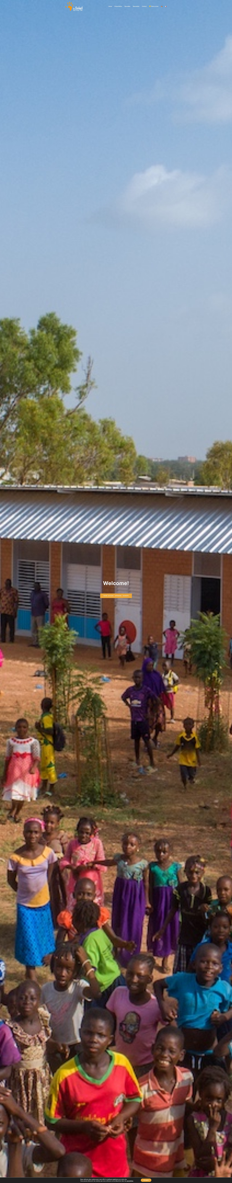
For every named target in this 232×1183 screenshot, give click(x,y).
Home (110, 6)
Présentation (118, 6)
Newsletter (136, 6)
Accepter (146, 1180)
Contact (144, 6)
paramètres (130, 1181)
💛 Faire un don (153, 6)
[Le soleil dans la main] (73, 6)
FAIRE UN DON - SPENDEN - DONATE (116, 595)
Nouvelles (127, 6)
